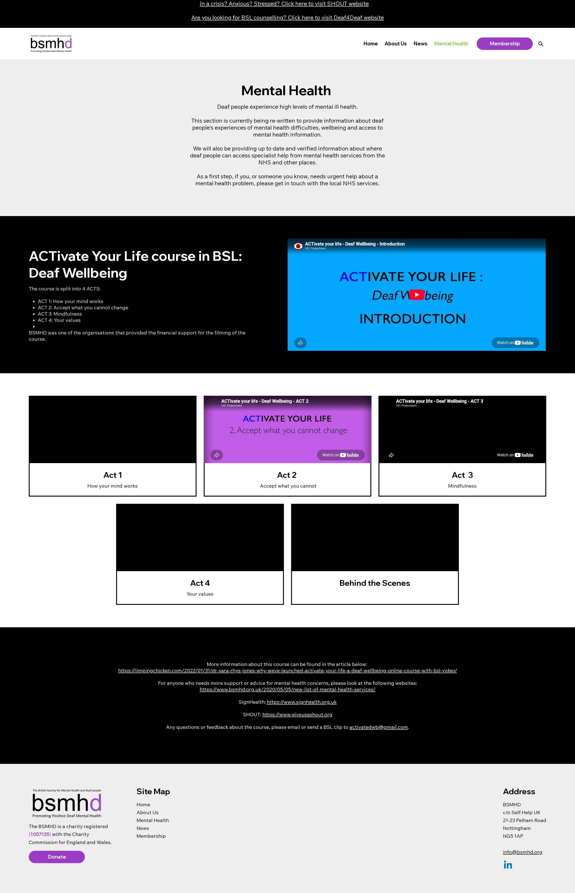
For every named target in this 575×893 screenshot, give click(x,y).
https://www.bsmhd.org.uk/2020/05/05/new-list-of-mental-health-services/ (288, 689)
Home (143, 804)
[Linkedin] (508, 865)
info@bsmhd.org (522, 852)
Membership (151, 836)
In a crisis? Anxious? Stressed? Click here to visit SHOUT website (284, 3)
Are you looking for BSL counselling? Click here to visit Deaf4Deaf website (287, 17)
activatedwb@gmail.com (378, 727)
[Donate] (540, 43)
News (143, 828)
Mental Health (153, 820)
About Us (148, 812)
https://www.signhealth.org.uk (302, 702)
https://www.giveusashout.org (297, 714)
